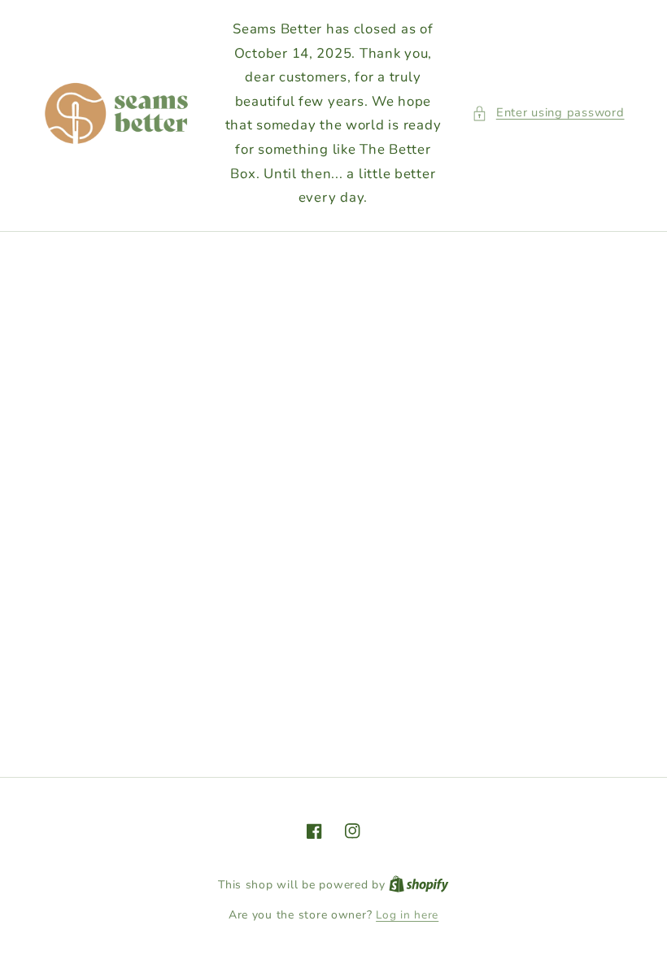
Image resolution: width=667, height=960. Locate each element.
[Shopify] (419, 884)
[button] (548, 113)
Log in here (407, 915)
